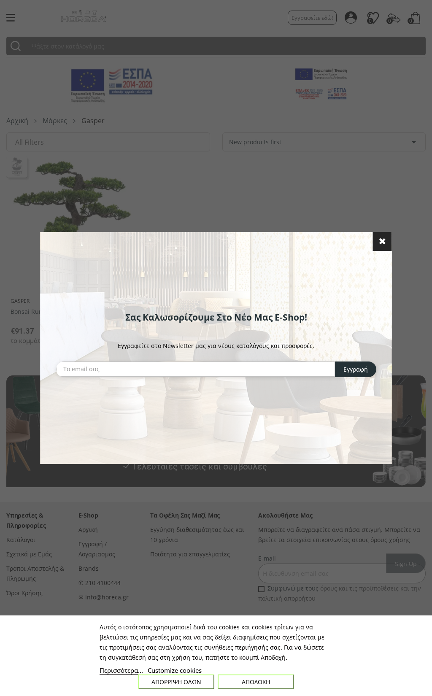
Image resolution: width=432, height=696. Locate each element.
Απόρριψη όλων (176, 682)
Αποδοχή (256, 682)
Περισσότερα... (121, 670)
